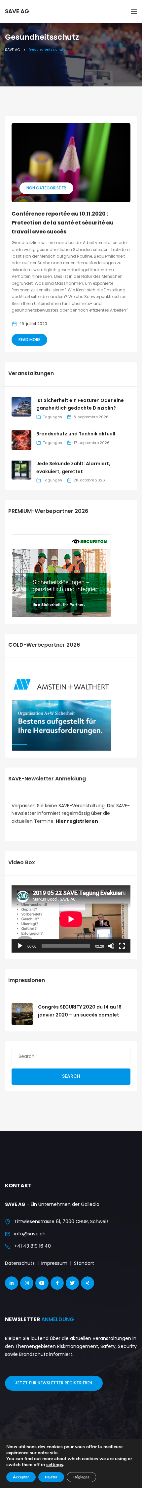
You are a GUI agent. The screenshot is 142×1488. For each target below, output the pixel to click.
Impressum (54, 1263)
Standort (84, 1263)
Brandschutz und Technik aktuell (75, 433)
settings (54, 1465)
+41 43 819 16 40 (32, 1246)
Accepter (21, 1477)
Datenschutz (20, 1263)
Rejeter (51, 1477)
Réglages (81, 1477)
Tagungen (52, 417)
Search (71, 1076)
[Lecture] (20, 946)
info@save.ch (30, 1233)
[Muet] (111, 946)
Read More (29, 339)
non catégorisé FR (46, 188)
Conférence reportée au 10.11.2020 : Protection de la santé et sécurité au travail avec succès (63, 222)
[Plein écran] (122, 946)
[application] (71, 919)
